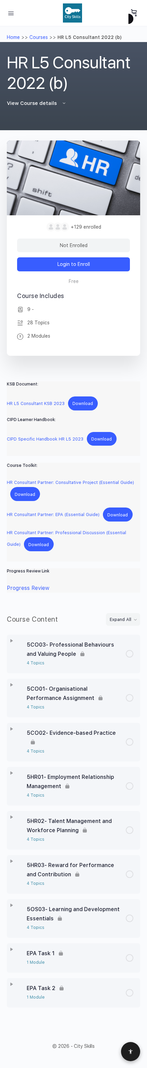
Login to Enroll (73, 264)
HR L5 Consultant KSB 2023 (36, 403)
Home (13, 37)
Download (82, 403)
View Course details (32, 103)
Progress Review (28, 588)
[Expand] (12, 641)
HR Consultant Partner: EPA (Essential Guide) (53, 514)
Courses (38, 37)
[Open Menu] (11, 12)
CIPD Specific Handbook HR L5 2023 (45, 439)
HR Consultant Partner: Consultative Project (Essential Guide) (70, 482)
